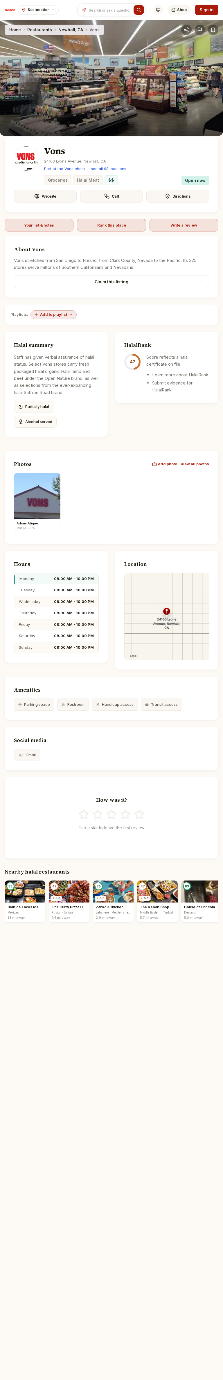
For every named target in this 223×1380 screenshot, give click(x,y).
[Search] (139, 10)
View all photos (195, 464)
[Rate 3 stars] (111, 814)
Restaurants (39, 29)
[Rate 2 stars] (97, 814)
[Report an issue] (200, 30)
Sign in (207, 9)
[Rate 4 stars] (125, 814)
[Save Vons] (213, 30)
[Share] (186, 30)
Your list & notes (39, 225)
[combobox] (110, 9)
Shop (182, 9)
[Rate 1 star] (83, 814)
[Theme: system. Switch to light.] (158, 9)
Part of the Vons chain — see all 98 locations (85, 168)
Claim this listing (111, 281)
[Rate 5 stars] (139, 814)
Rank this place (111, 225)
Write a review (183, 225)
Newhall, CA (70, 29)
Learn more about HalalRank (180, 375)
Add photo (167, 464)
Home (15, 29)
